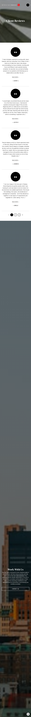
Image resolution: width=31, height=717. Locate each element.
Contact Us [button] (15, 588)
